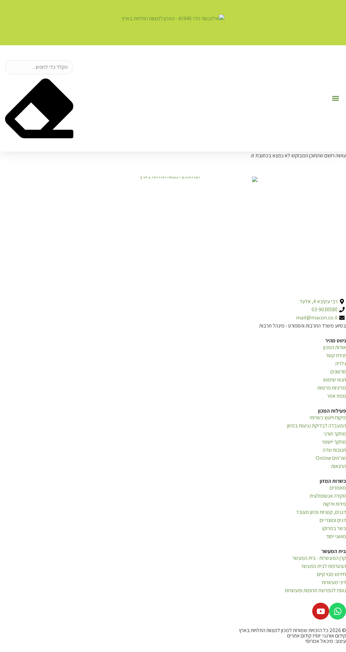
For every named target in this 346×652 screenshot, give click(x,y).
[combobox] (39, 67)
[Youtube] (320, 611)
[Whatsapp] (337, 611)
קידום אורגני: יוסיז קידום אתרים (316, 635)
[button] (335, 98)
